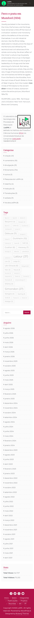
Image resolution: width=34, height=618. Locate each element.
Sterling (21, 294)
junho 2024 (9, 431)
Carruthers (25, 225)
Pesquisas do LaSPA (13, 179)
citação (8, 156)
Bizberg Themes (22, 614)
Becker (22, 218)
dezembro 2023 (11, 450)
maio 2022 (9, 511)
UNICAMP (16, 139)
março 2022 (9, 520)
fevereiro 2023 (10, 469)
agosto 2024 (10, 422)
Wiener (24, 298)
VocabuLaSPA (10, 203)
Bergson (21, 222)
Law (7, 261)
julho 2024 (9, 427)
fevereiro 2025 (10, 394)
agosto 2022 (10, 497)
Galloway (8, 243)
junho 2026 (9, 338)
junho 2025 (9, 375)
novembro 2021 (11, 530)
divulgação (9, 165)
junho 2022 (9, 506)
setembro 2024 (11, 417)
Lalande (25, 251)
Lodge (16, 261)
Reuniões (12, 604)
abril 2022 (9, 515)
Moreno (17, 273)
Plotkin (17, 276)
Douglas (23, 234)
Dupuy (7, 239)
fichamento (9, 170)
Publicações (12, 601)
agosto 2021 (9, 539)
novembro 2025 (11, 361)
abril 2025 (9, 384)
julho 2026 (9, 333)
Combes (8, 229)
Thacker (16, 298)
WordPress (25, 611)
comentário (9, 160)
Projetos (24, 601)
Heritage (8, 251)
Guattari (10, 247)
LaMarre (7, 258)
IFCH (21, 133)
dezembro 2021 (11, 525)
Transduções (10, 193)
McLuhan (8, 273)
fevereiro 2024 (10, 441)
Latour (21, 256)
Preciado (8, 280)
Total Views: (8, 573)
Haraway (23, 247)
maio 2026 (9, 342)
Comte (17, 229)
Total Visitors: (9, 577)
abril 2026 (9, 347)
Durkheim (20, 238)
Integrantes (24, 598)
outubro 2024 (10, 413)
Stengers (9, 294)
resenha (8, 184)
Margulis (25, 266)
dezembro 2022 (11, 478)
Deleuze (11, 233)
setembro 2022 (11, 492)
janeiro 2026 (10, 356)
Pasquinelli (8, 276)
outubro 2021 (10, 534)
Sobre (14, 598)
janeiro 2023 (10, 473)
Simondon (14, 288)
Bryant (7, 225)
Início (6, 598)
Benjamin (10, 222)
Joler (16, 251)
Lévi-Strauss (11, 266)
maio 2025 (9, 380)
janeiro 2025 (10, 399)
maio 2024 (9, 436)
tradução (8, 189)
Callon (15, 225)
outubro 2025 (10, 366)
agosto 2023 (10, 455)
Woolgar (9, 301)
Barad (15, 218)
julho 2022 (9, 501)
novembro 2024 (11, 408)
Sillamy (9, 284)
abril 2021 (8, 558)
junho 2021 (9, 548)
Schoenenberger (20, 280)
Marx (7, 270)
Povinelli (26, 276)
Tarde (7, 297)
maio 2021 (9, 553)
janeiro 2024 (10, 445)
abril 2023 (9, 464)
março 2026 (9, 352)
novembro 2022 (11, 483)
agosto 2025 (10, 370)
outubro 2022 (10, 487)
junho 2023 (9, 459)
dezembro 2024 (11, 403)
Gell (25, 243)
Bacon (7, 218)
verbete (8, 198)
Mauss (17, 270)
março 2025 (9, 389)
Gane (16, 243)
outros (7, 174)
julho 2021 (9, 544)
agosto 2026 (10, 328)
